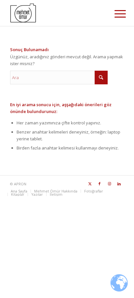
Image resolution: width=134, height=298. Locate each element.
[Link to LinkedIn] (119, 184)
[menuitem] (115, 14)
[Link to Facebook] (99, 184)
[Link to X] (90, 184)
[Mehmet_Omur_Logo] (55, 13)
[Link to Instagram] (109, 184)
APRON (20, 183)
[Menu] (115, 14)
